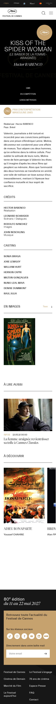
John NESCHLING (14, 232)
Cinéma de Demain (14, 679)
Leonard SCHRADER (16, 216)
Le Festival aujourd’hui (10, 694)
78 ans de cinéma (39, 679)
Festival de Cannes (14, 672)
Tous (45, 306)
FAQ (31, 692)
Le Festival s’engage (40, 672)
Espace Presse (37, 685)
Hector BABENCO (15, 207)
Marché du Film (12, 685)
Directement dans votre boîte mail (25, 645)
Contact (33, 699)
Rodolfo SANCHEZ (15, 224)
